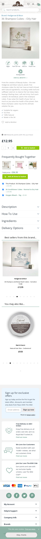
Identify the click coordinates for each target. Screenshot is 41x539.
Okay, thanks (21, 535)
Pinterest (32, 495)
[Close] (38, 528)
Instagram (9, 495)
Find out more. (30, 529)
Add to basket (29, 148)
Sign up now (28, 410)
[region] (20, 532)
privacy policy (31, 415)
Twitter (24, 495)
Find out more (21, 437)
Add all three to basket (16, 176)
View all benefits (20, 78)
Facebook (16, 495)
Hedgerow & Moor (15, 15)
